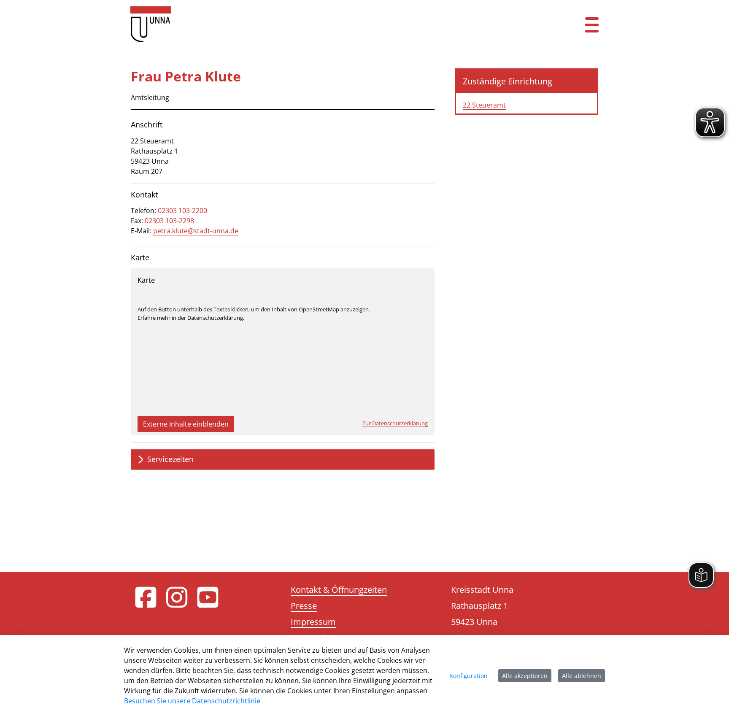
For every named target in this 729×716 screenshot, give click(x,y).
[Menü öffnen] (592, 24)
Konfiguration (468, 676)
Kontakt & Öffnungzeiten (339, 589)
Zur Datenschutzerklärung (395, 423)
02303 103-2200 (182, 210)
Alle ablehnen (581, 676)
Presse (304, 605)
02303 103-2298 (169, 220)
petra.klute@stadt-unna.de (195, 230)
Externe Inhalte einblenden (186, 424)
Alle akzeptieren (525, 676)
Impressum (313, 621)
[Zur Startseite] (324, 24)
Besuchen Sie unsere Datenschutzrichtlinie (192, 700)
